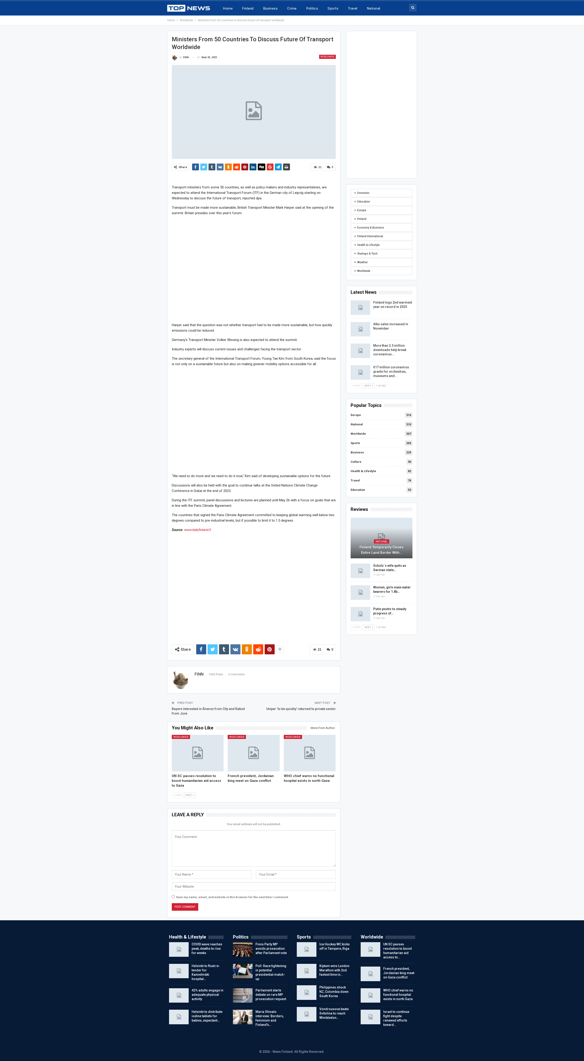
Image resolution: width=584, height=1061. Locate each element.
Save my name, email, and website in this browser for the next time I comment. (232, 897)
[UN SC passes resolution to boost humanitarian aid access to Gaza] (198, 753)
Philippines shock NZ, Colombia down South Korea (334, 992)
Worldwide (327, 56)
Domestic (363, 193)
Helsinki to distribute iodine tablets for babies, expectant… (207, 1016)
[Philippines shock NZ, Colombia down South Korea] (306, 992)
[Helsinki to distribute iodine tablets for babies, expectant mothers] (179, 1017)
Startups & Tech (367, 253)
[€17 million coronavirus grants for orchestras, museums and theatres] (360, 372)
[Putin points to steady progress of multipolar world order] (360, 614)
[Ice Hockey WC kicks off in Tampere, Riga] (306, 949)
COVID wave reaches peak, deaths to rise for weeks (207, 948)
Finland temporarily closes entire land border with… (381, 550)
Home (228, 8)
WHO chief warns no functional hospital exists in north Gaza (398, 994)
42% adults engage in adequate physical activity (207, 994)
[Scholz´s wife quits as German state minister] (360, 571)
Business (270, 8)
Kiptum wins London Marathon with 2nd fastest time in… (334, 970)
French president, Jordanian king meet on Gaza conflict (398, 973)
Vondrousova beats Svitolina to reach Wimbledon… (334, 1013)
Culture (356, 461)
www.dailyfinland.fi (197, 530)
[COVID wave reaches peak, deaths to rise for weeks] (179, 949)
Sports (333, 8)
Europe (361, 210)
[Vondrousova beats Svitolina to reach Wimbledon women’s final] (306, 1014)
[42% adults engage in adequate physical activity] (179, 995)
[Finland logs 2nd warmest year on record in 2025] (360, 307)
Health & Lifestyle (368, 245)
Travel (352, 8)
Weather (362, 262)
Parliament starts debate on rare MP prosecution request (271, 994)
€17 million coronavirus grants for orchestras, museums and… (391, 371)
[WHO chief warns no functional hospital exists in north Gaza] (310, 753)
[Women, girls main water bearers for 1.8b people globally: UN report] (360, 592)
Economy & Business (370, 227)
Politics (312, 8)
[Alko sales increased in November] (360, 329)
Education (363, 201)
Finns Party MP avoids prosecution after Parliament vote (271, 948)
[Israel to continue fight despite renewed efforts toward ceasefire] (370, 1017)
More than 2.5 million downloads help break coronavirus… (389, 350)
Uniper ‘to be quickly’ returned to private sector (301, 709)
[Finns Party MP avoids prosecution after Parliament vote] (243, 949)
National (373, 8)
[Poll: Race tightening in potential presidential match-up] (243, 971)
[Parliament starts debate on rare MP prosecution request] (243, 995)
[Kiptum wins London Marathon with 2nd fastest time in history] (306, 971)
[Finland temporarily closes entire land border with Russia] (381, 538)
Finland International (370, 236)
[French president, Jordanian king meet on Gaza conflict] (254, 753)
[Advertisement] (254, 269)
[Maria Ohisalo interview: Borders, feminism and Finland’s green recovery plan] (243, 1017)
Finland (247, 8)
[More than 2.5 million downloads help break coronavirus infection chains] (360, 350)
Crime (292, 8)
